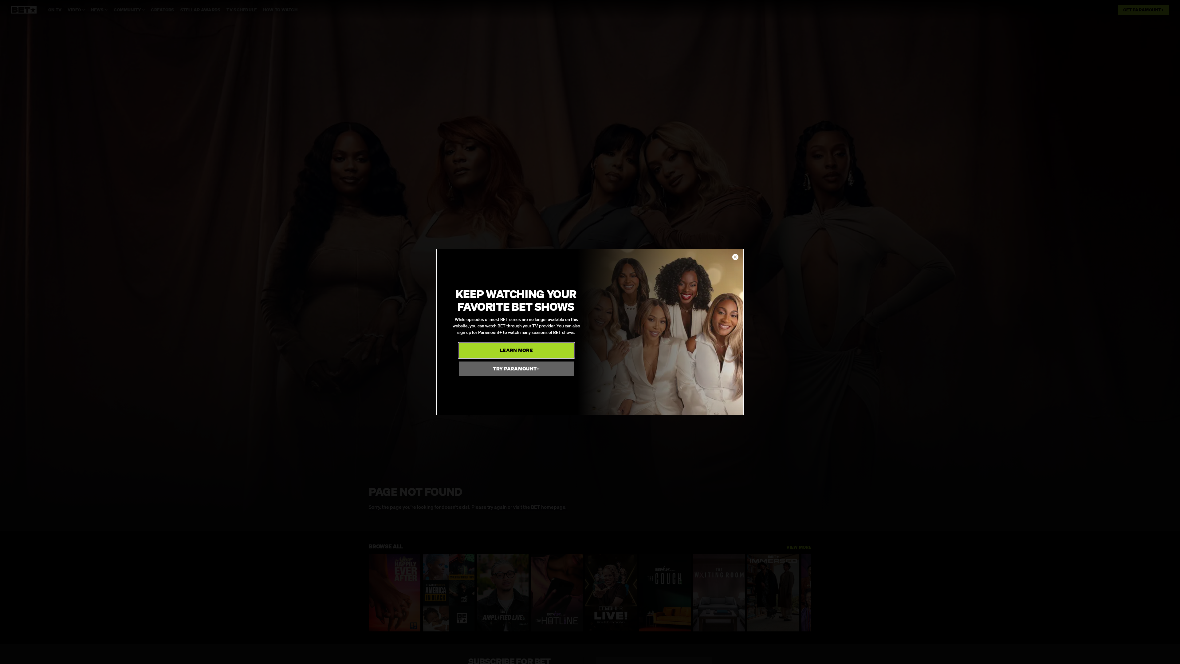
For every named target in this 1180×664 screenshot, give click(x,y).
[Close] (735, 257)
